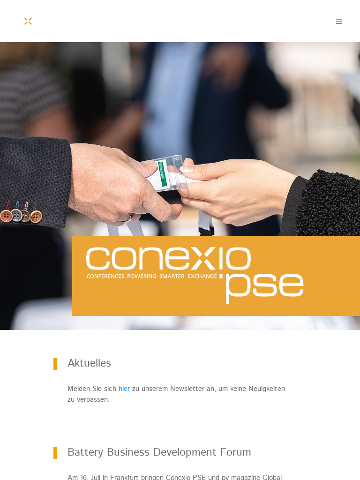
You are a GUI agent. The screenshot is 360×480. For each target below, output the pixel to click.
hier (124, 389)
